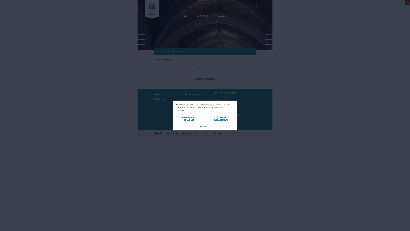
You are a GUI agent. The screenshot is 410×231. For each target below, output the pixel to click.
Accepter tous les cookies (189, 118)
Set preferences (205, 126)
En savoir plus (180, 110)
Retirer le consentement (221, 118)
